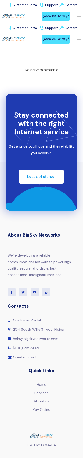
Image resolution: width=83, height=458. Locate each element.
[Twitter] (23, 292)
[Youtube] (35, 292)
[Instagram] (46, 292)
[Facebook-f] (12, 292)
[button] (56, 16)
